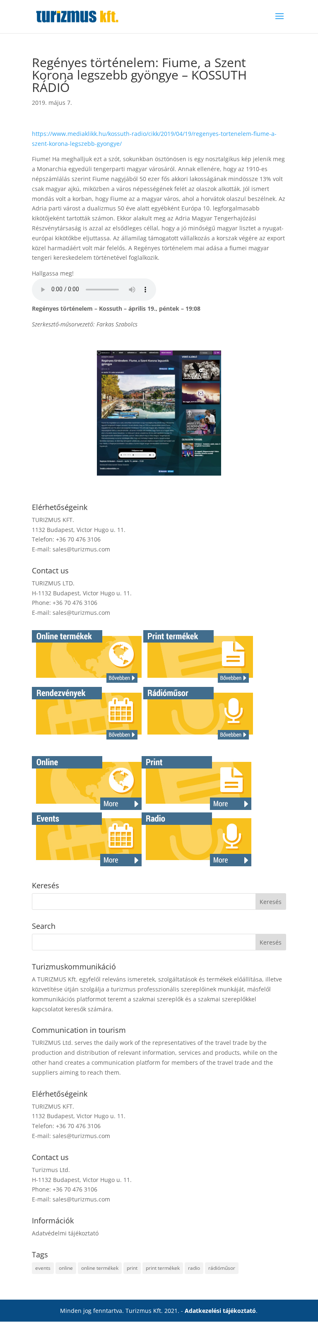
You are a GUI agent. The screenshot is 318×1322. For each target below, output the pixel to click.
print (132, 1267)
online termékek (99, 1267)
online (66, 1267)
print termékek (163, 1267)
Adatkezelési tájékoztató (220, 1311)
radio (194, 1267)
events (43, 1267)
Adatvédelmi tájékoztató (65, 1233)
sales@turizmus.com (81, 549)
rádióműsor (221, 1267)
